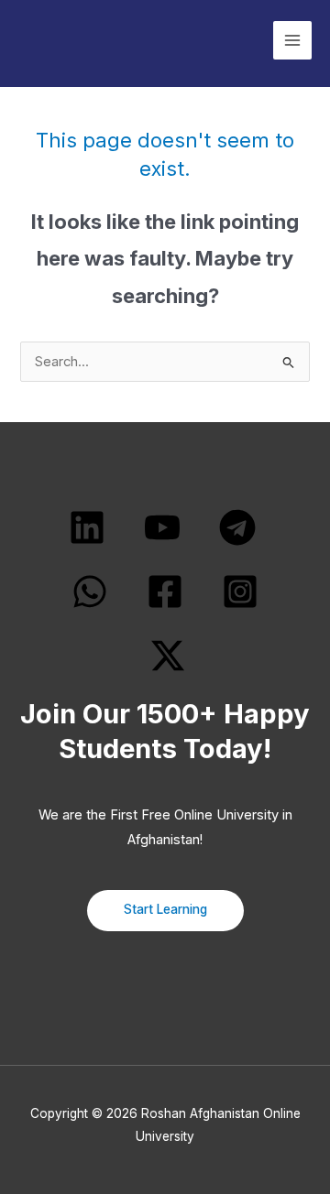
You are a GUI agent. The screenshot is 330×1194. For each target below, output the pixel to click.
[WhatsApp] (90, 591)
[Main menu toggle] (292, 40)
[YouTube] (162, 527)
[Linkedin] (87, 527)
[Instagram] (240, 591)
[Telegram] (237, 527)
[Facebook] (165, 591)
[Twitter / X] (168, 656)
